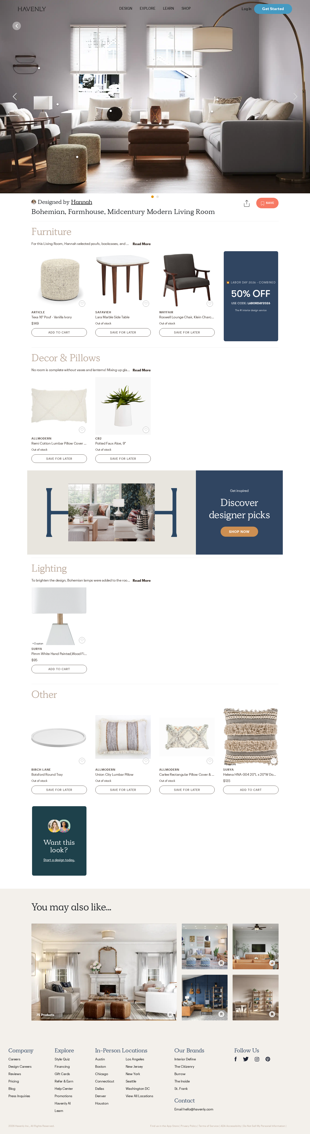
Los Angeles (135, 1059)
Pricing (13, 1081)
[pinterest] (268, 1059)
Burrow (180, 1074)
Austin (100, 1059)
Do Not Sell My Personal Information (264, 1125)
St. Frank (181, 1088)
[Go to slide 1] (152, 196)
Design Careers (19, 1066)
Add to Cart (59, 332)
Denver (100, 1096)
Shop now (239, 532)
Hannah (81, 202)
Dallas (99, 1088)
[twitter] (246, 1059)
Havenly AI (63, 1103)
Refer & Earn (64, 1081)
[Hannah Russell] (33, 202)
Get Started (273, 9)
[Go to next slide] (301, 96)
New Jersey (134, 1066)
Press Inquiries (19, 1096)
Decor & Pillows (65, 358)
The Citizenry (184, 1066)
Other (44, 694)
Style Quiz (62, 1059)
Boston (100, 1066)
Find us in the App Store (164, 1125)
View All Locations (139, 1096)
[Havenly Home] (45, 9)
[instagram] (257, 1059)
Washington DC (138, 1088)
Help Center (64, 1088)
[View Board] (104, 972)
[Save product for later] (82, 303)
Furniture (51, 232)
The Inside (182, 1081)
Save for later (123, 332)
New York (133, 1074)
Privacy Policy (189, 1125)
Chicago (101, 1074)
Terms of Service (209, 1125)
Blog (11, 1088)
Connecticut (104, 1081)
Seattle (131, 1081)
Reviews (14, 1074)
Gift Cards (62, 1074)
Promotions (63, 1096)
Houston (101, 1103)
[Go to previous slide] (9, 96)
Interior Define (185, 1059)
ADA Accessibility (231, 1125)
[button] (251, 296)
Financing (62, 1066)
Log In (246, 9)
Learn (59, 1111)
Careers (14, 1059)
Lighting (49, 568)
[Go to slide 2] (157, 196)
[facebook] (235, 1059)
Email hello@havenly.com (193, 1109)
